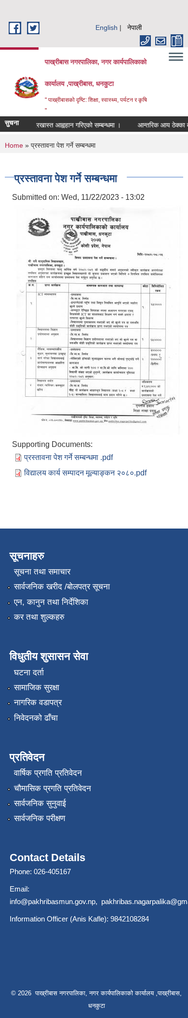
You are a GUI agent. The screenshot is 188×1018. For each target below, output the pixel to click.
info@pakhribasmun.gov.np (52, 901)
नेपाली (134, 27)
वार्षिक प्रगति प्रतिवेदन (48, 773)
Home (14, 145)
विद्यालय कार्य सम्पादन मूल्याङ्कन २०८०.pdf (85, 473)
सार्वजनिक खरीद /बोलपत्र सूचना (62, 586)
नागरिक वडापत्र (38, 702)
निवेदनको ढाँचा (36, 718)
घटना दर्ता (29, 672)
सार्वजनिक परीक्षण (39, 818)
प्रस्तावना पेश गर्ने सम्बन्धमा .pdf (68, 457)
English (106, 27)
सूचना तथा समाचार (42, 571)
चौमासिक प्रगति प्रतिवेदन (52, 788)
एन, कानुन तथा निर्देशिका (51, 602)
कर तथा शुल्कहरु (39, 617)
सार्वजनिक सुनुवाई (40, 803)
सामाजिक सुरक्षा (36, 687)
